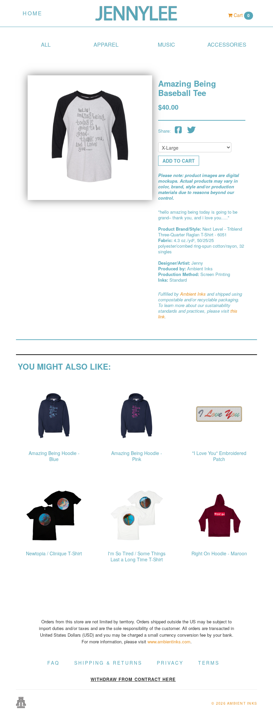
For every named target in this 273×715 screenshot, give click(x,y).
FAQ (53, 662)
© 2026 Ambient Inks (234, 703)
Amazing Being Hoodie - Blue (54, 456)
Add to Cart (178, 160)
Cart (241, 15)
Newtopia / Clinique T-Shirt (54, 553)
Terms (208, 662)
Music (166, 44)
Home (33, 13)
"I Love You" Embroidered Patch (219, 456)
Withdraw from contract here (133, 679)
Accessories (226, 44)
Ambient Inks (193, 294)
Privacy (170, 662)
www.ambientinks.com (168, 641)
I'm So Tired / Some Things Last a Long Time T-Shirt (136, 556)
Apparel (106, 44)
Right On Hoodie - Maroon (219, 553)
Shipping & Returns (108, 662)
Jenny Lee (136, 13)
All (46, 44)
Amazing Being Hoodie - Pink (136, 456)
